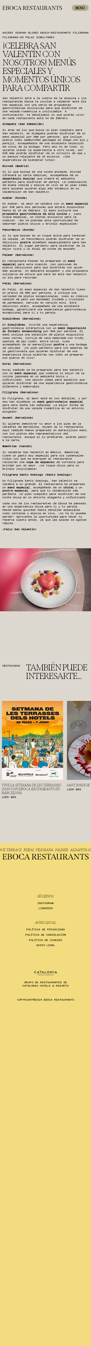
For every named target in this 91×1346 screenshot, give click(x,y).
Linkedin (46, 908)
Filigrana (52, 850)
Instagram (45, 903)
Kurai (36, 850)
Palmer (69, 850)
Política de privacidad (45, 929)
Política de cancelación (45, 934)
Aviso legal (45, 945)
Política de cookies (45, 940)
